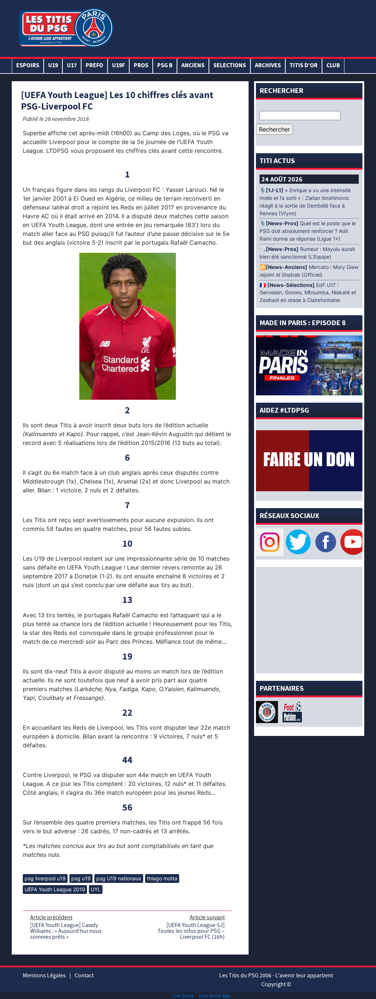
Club (333, 66)
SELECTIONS (229, 66)
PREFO (94, 66)
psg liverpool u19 (45, 878)
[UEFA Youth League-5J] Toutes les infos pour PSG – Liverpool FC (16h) (191, 931)
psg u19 (81, 878)
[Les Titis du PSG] (66, 27)
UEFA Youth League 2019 (55, 889)
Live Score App (214, 995)
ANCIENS (193, 66)
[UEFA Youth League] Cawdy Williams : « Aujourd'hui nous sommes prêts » (66, 931)
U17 (72, 66)
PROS (141, 66)
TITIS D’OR (304, 66)
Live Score (183, 995)
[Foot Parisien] (291, 711)
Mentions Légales (44, 975)
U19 (53, 66)
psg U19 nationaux (118, 878)
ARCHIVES (268, 66)
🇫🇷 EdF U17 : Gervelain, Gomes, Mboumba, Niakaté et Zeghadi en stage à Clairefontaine (308, 292)
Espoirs (27, 66)
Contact (84, 975)
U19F (118, 66)
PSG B (165, 66)
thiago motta (162, 878)
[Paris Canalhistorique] (268, 711)
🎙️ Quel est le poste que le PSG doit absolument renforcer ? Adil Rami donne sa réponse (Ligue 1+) (308, 231)
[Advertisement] (239, 26)
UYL (96, 889)
